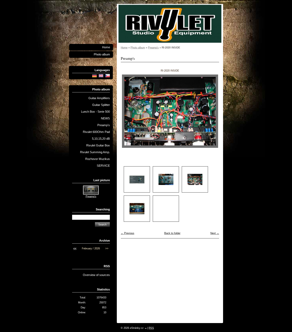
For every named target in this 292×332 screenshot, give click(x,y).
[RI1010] (137, 179)
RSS (151, 327)
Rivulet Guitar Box (98, 145)
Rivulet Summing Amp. (95, 152)
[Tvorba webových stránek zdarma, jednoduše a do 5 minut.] (145, 328)
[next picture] (212, 111)
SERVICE (103, 165)
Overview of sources (96, 275)
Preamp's (153, 47)
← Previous (127, 233)
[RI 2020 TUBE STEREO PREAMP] (137, 209)
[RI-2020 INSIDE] (195, 179)
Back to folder (172, 233)
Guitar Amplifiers (99, 98)
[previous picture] (127, 111)
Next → (214, 233)
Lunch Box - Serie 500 (95, 111)
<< (74, 248)
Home (124, 47)
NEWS (105, 118)
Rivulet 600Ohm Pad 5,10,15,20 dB (96, 135)
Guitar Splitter (101, 104)
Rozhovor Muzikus (97, 159)
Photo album (138, 47)
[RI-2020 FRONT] (166, 179)
